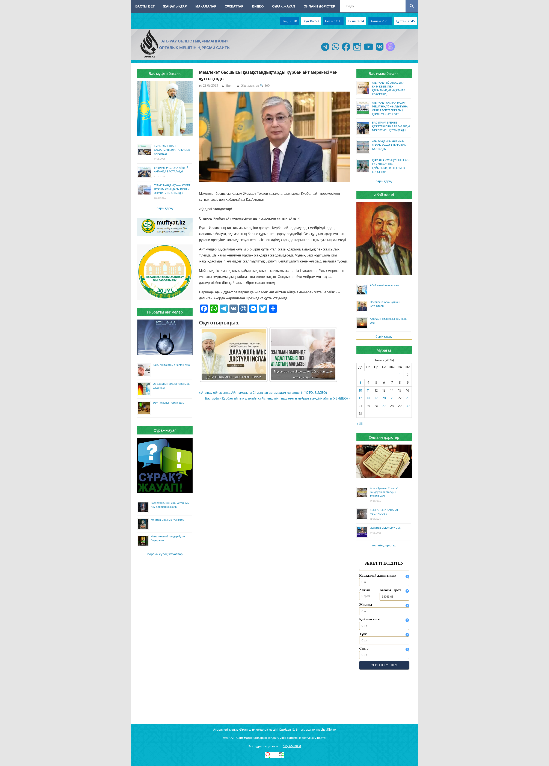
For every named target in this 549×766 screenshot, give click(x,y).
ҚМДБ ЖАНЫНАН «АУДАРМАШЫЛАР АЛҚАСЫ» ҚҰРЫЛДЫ (172, 149)
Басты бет (145, 6)
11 (368, 390)
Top (539, 756)
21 (392, 398)
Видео (258, 6)
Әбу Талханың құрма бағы (168, 402)
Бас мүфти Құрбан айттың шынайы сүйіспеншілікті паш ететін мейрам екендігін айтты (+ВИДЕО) (276, 398)
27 (384, 406)
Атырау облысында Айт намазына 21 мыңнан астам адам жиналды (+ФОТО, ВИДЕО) (264, 393)
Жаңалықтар (175, 6)
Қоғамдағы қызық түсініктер (167, 519)
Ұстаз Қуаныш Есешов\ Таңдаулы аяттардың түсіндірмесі (384, 492)
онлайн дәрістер (384, 545)
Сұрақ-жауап (283, 6)
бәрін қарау (165, 208)
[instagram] (357, 51)
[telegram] (325, 51)
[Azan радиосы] (390, 51)
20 (384, 398)
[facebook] (346, 51)
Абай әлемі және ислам (384, 285)
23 (407, 398)
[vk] (379, 51)
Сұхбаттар (234, 6)
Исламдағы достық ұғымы (385, 527)
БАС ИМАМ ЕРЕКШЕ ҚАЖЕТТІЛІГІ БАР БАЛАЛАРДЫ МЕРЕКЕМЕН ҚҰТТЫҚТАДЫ (391, 126)
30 (408, 406)
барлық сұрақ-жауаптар (164, 554)
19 (376, 398)
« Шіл (360, 424)
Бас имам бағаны (384, 73)
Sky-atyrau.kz (292, 746)
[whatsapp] (335, 51)
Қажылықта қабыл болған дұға (171, 364)
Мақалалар (205, 6)
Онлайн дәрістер (319, 6)
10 (360, 390)
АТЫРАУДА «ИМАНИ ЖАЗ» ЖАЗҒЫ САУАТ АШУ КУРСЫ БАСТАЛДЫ (389, 145)
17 (360, 398)
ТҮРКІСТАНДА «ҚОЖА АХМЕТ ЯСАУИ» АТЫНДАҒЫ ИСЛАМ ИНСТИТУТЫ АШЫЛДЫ (172, 189)
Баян (229, 85)
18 (368, 398)
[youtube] (369, 51)
